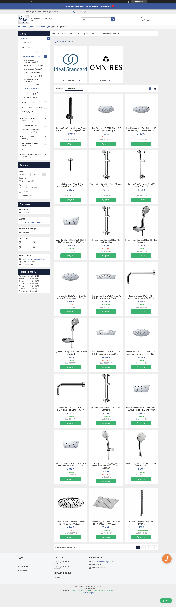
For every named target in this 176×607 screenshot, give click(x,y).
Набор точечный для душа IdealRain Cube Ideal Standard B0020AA (105, 466)
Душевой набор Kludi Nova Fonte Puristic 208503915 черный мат (70, 129)
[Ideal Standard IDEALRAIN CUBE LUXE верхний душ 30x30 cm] (141, 389)
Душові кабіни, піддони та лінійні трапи (32, 119)
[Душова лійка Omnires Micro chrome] (141, 503)
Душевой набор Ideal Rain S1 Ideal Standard (106, 185)
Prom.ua (98, 586)
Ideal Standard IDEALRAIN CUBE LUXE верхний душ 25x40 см (106, 297)
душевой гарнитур (30, 88)
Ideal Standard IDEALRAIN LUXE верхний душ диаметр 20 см (106, 129)
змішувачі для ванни (31, 65)
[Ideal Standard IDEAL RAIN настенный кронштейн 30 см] (70, 389)
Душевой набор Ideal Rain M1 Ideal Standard (106, 241)
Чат (167, 601)
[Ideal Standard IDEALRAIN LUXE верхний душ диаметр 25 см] (70, 277)
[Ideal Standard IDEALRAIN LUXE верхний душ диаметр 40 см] (141, 109)
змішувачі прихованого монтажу (32, 80)
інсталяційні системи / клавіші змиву (30, 131)
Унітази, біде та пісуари (28, 113)
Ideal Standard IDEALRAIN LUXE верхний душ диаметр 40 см (141, 129)
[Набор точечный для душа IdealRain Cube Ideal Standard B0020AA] (106, 445)
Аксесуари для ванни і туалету (30, 144)
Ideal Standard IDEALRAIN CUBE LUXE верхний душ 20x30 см (106, 353)
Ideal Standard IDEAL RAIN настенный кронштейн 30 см (70, 409)
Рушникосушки (27, 125)
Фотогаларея (105, 34)
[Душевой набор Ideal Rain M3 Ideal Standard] (141, 165)
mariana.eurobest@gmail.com (34, 259)
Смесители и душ (43, 27)
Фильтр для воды (30, 97)
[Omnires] (106, 63)
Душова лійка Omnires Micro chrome (141, 523)
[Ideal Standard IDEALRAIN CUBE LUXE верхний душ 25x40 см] (106, 277)
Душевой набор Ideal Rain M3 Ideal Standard (141, 185)
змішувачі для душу (31, 76)
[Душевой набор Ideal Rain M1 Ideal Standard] (106, 221)
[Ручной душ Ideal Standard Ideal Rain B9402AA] (141, 445)
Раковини (25, 103)
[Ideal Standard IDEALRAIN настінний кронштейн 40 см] (141, 277)
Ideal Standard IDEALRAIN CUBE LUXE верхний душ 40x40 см (71, 241)
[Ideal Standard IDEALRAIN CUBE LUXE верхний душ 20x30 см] (106, 333)
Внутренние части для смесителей (32, 93)
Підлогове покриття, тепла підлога (32, 155)
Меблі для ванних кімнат (28, 137)
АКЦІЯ (24, 43)
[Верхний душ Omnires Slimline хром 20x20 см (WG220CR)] (106, 503)
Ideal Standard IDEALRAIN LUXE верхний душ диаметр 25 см (71, 297)
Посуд (24, 47)
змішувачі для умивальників (29, 61)
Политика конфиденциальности (102, 590)
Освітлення (26, 150)
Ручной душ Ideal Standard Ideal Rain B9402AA (141, 465)
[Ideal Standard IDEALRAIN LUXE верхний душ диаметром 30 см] (141, 333)
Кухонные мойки (28, 52)
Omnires (104, 81)
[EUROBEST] (23, 19)
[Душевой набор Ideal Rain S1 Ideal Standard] (106, 165)
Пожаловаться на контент (81, 590)
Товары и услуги (27, 27)
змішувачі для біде (31, 69)
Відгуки (85, 34)
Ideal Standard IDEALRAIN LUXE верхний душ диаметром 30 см (141, 353)
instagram (74, 34)
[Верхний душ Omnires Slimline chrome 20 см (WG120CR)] (70, 503)
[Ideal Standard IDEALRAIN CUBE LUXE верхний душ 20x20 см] (70, 445)
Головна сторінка (60, 34)
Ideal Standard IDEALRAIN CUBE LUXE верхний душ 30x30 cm (141, 409)
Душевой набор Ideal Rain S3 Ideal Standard (141, 241)
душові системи (29, 85)
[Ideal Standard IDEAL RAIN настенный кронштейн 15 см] (70, 165)
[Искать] (113, 19)
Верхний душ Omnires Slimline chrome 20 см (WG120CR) (70, 523)
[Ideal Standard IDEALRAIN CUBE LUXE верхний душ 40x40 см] (70, 221)
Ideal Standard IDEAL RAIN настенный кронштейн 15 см (70, 185)
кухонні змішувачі (30, 72)
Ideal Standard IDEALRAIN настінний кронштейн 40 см (141, 297)
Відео (93, 34)
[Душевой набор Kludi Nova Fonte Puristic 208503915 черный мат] (70, 109)
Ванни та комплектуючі (31, 107)
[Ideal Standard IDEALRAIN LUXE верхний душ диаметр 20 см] (106, 109)
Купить (71, 144)
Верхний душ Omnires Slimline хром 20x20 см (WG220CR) (106, 523)
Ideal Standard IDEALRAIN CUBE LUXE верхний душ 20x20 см (71, 465)
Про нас (116, 34)
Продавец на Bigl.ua (88, 588)
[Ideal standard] (70, 63)
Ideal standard (69, 81)
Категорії (23, 39)
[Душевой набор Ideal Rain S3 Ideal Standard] (141, 221)
